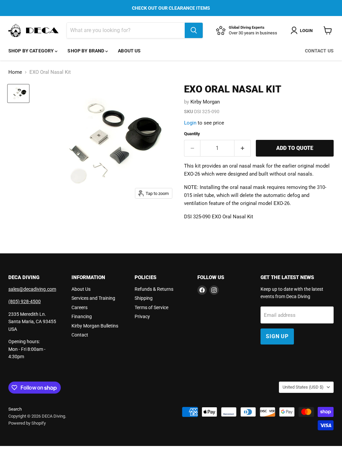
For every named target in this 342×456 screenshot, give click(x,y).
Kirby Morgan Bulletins (94, 325)
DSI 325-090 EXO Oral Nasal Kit (218, 217)
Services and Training (93, 298)
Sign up (277, 336)
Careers (79, 307)
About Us (129, 50)
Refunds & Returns (154, 289)
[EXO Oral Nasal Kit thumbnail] (18, 93)
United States (303, 387)
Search (15, 409)
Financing (81, 316)
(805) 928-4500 (24, 301)
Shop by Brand (86, 50)
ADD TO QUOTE (294, 148)
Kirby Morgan (205, 102)
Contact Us (319, 50)
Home (15, 72)
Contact (79, 334)
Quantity (192, 133)
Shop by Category (31, 50)
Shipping (144, 298)
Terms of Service (151, 307)
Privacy (142, 316)
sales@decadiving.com (32, 289)
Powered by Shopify (27, 423)
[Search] (194, 30)
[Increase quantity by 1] (242, 148)
